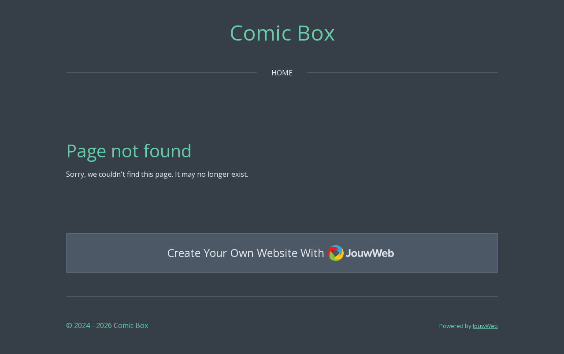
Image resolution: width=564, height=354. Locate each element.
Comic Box (282, 32)
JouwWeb (485, 326)
